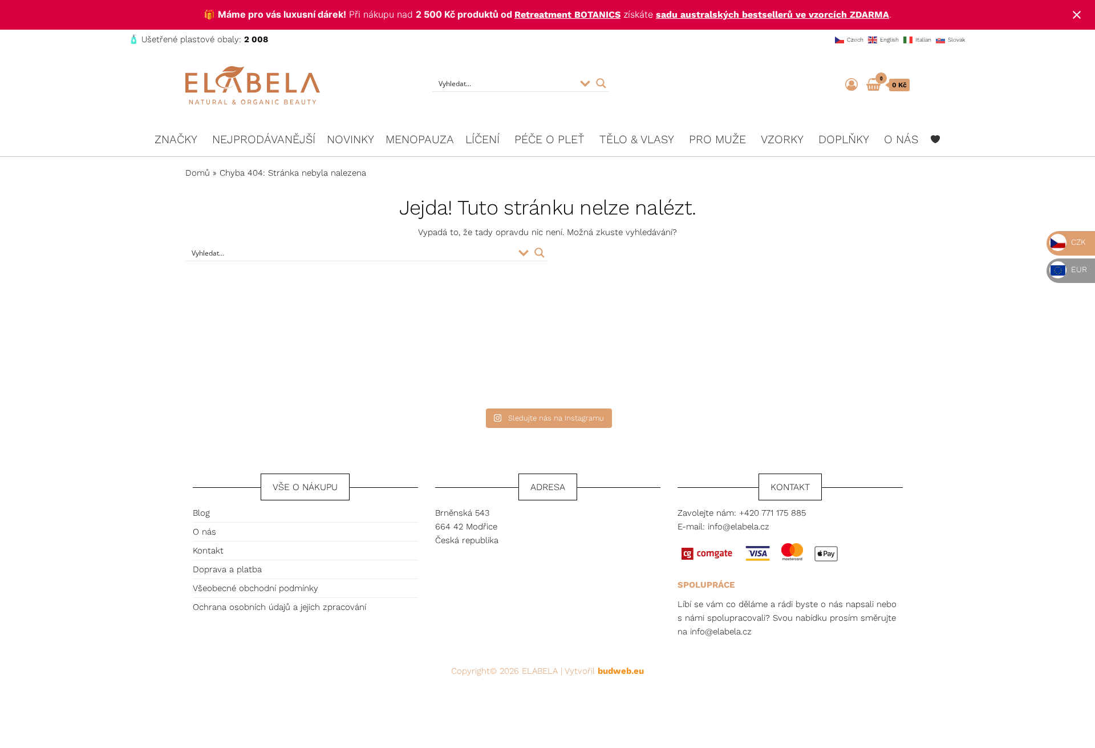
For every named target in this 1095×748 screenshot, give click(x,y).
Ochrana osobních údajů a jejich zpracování (279, 607)
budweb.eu (621, 671)
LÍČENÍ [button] (482, 139)
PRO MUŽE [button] (717, 139)
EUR (1078, 269)
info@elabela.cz (738, 526)
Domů (197, 173)
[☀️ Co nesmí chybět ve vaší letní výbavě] (817, 350)
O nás (204, 532)
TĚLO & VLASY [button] (636, 139)
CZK (1077, 241)
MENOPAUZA (420, 139)
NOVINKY (350, 139)
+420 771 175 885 (772, 513)
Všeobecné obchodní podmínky (255, 588)
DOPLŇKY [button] (843, 139)
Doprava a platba (227, 569)
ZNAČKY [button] (176, 139)
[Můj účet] (851, 85)
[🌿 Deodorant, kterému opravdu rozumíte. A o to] (637, 350)
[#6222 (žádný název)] (935, 139)
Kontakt (208, 550)
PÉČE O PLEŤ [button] (549, 139)
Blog (201, 513)
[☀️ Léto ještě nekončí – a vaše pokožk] (458, 350)
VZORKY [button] (782, 139)
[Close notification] (1077, 15)
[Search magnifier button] (601, 83)
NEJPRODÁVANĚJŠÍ (263, 139)
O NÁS (901, 139)
